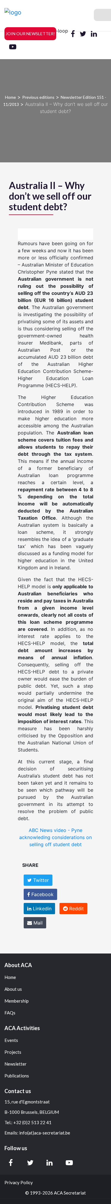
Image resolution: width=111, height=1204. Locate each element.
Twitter (40, 880)
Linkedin (41, 909)
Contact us (17, 1091)
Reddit (76, 909)
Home (10, 97)
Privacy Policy (18, 1182)
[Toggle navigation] (102, 15)
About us (13, 989)
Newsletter (15, 1064)
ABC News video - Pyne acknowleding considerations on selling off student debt (55, 837)
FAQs (9, 1013)
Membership (16, 1001)
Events (11, 1040)
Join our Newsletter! (30, 33)
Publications (16, 1076)
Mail (37, 923)
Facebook (42, 894)
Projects (12, 1052)
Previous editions (38, 97)
